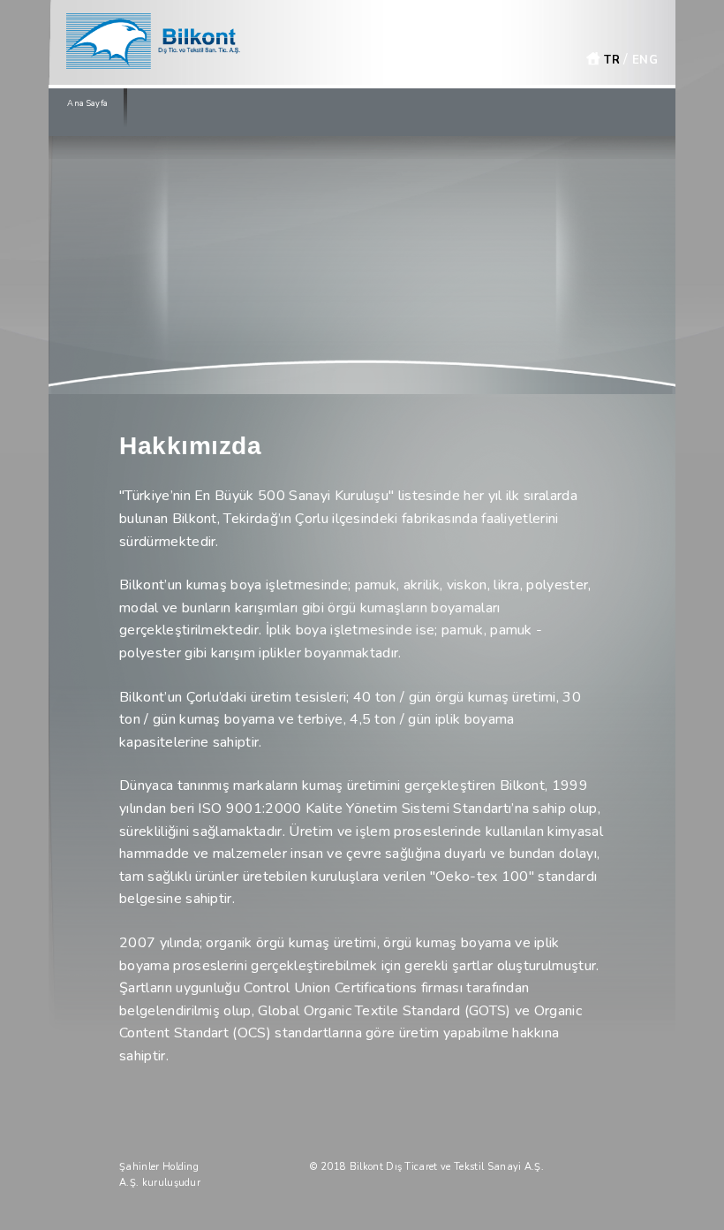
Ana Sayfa (87, 103)
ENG (645, 60)
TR (610, 60)
